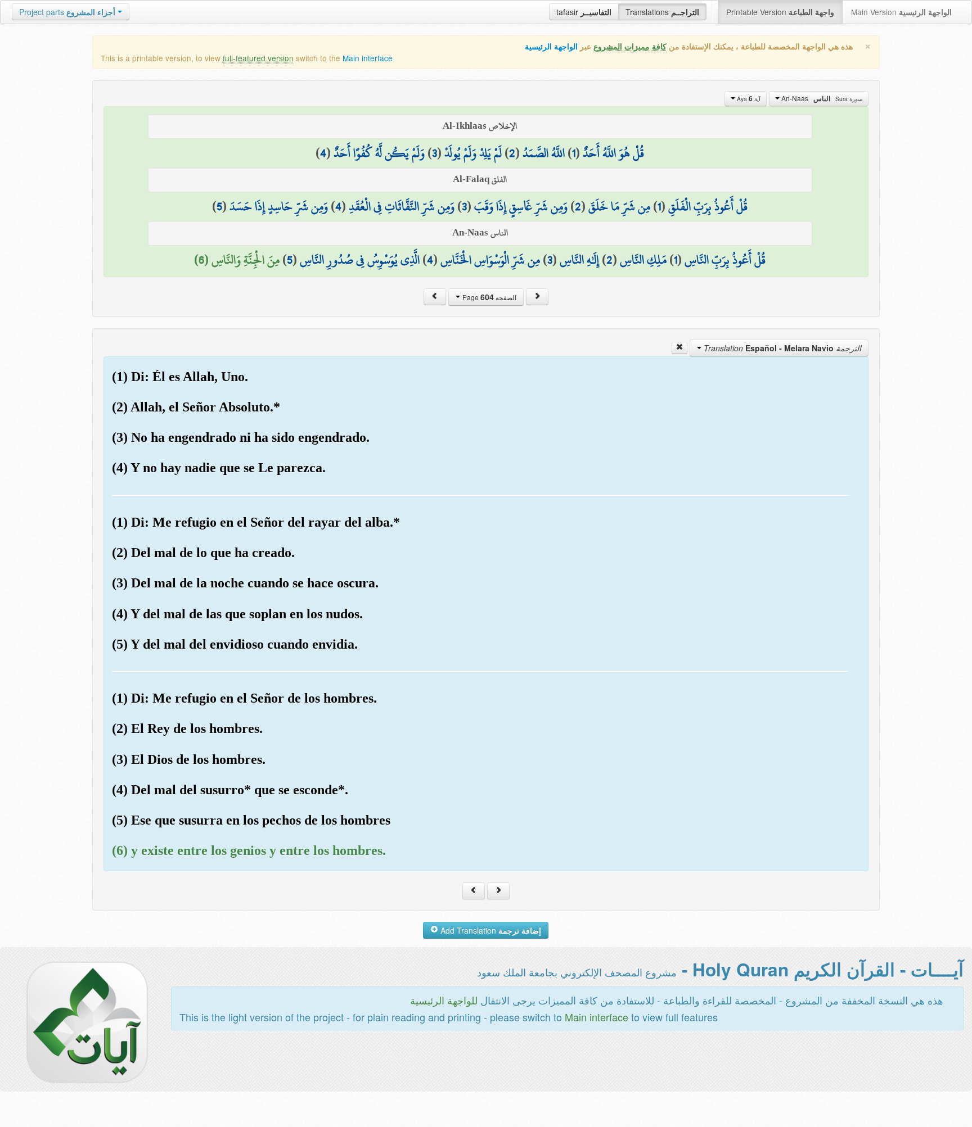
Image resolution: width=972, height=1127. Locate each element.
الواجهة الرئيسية (551, 46)
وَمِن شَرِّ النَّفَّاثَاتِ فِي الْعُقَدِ (401, 206)
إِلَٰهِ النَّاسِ (579, 259)
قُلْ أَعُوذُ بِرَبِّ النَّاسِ (725, 259)
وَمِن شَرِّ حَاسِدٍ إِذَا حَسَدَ (279, 206)
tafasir (583, 11)
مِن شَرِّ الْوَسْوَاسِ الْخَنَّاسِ (490, 259)
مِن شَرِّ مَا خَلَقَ (619, 206)
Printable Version (780, 11)
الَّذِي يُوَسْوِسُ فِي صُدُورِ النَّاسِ (360, 259)
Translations (662, 11)
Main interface (368, 58)
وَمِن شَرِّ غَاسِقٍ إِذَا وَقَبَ (521, 206)
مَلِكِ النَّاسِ (643, 259)
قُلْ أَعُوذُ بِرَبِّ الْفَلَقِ (708, 206)
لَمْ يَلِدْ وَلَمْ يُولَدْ (473, 153)
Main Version (901, 11)
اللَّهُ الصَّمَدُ (544, 153)
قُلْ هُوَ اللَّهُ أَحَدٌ (613, 153)
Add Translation (489, 930)
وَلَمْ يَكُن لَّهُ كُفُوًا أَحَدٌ (379, 153)
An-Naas (821, 98)
